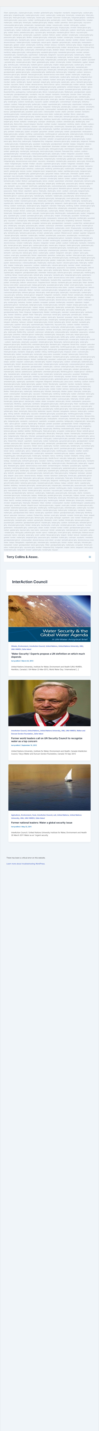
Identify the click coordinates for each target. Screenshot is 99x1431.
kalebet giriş (46, 166)
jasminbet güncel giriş (68, 448)
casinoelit (30, 332)
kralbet (63, 47)
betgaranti (52, 55)
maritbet (77, 324)
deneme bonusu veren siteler (54, 74)
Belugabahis (19, 542)
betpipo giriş (8, 376)
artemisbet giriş (66, 84)
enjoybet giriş (38, 159)
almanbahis (90, 107)
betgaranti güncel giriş (12, 344)
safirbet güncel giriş (11, 330)
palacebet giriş (63, 134)
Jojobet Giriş (54, 347)
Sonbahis (18, 339)
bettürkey (18, 315)
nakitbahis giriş (9, 70)
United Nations (51, 646)
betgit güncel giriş (35, 305)
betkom (38, 166)
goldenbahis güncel (11, 305)
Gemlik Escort (54, 458)
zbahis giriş (75, 77)
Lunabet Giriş (77, 223)
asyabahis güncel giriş (49, 52)
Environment (23, 646)
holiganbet (58, 13)
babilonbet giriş (87, 362)
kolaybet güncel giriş (55, 92)
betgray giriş (21, 37)
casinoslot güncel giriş (39, 188)
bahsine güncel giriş (83, 270)
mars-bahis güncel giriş (33, 193)
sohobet (86, 52)
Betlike (29, 37)
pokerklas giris (9, 166)
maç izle (41, 94)
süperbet (55, 42)
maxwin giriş (40, 18)
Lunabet (23, 216)
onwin (42, 15)
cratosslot (43, 178)
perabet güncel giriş (55, 495)
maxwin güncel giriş (25, 275)
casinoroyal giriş (63, 399)
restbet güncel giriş (11, 144)
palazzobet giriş (14, 240)
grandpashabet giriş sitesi (13, 446)
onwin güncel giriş (20, 28)
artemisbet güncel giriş (43, 50)
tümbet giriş (56, 107)
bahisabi (35, 67)
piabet (58, 35)
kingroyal (62, 245)
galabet (16, 45)
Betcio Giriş (18, 124)
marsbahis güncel (63, 32)
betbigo (6, 461)
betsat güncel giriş (78, 139)
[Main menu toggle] (90, 557)
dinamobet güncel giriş (12, 384)
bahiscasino (28, 119)
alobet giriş (52, 37)
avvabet (46, 240)
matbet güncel (70, 431)
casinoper (41, 122)
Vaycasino (7, 97)
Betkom (52, 35)
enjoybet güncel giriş (17, 169)
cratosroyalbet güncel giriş (13, 25)
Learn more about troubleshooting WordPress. (25, 864)
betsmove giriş (36, 80)
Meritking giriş (60, 213)
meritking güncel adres (20, 468)
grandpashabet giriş (21, 94)
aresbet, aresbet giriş (74, 359)
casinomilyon (84, 248)
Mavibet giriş (53, 384)
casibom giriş (88, 13)
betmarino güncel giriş (12, 74)
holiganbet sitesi (86, 77)
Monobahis (16, 337)
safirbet (12, 136)
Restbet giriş (52, 498)
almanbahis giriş (9, 382)
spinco (73, 82)
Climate (14, 646)
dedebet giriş (80, 122)
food (34, 815)
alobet (22, 45)
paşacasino (68, 176)
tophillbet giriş (42, 359)
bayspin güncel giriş (12, 235)
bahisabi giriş (47, 129)
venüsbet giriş (34, 480)
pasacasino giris (9, 37)
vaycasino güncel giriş (65, 55)
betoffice (76, 176)
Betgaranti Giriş (31, 149)
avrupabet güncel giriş (63, 139)
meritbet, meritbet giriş (23, 500)
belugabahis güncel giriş (49, 404)
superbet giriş (9, 203)
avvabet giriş (8, 94)
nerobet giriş (76, 42)
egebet (85, 62)
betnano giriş (40, 228)
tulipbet (6, 278)
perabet (29, 47)
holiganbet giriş (50, 60)
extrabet (30, 322)
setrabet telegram (73, 87)
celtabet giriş (19, 50)
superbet (83, 233)
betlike (67, 201)
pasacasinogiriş (28, 347)
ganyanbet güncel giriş (67, 441)
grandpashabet (9, 72)
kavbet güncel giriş (47, 213)
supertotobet (8, 28)
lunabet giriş (66, 18)
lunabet (44, 104)
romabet (37, 13)
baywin (59, 263)
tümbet (10, 438)
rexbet (7, 164)
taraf (87, 122)
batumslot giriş (44, 67)
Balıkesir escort (87, 532)
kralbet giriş (31, 18)
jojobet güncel (19, 401)
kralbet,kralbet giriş (11, 218)
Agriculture (15, 815)
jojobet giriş (13, 13)
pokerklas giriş (80, 109)
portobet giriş (55, 20)
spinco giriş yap (38, 478)
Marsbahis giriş (33, 221)
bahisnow (78, 221)
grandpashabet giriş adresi (82, 240)
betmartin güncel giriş (84, 82)
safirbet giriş (8, 411)
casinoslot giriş (38, 134)
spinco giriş (81, 161)
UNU (81, 646)
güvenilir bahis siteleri (11, 483)
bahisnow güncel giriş (18, 300)
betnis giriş (52, 317)
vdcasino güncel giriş (70, 263)
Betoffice (17, 367)
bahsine (70, 57)
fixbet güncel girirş (61, 473)
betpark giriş (45, 82)
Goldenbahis (76, 62)
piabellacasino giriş (27, 32)
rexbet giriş (84, 198)
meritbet (47, 124)
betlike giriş (65, 337)
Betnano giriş (39, 518)
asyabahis (80, 537)
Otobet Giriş (12, 441)
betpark (48, 94)
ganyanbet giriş (65, 42)
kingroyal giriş (64, 28)
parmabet (7, 176)
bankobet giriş (73, 523)
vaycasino (87, 22)
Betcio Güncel (49, 84)
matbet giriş (8, 22)
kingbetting (70, 221)
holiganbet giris (80, 421)
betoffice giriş (25, 248)
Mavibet (40, 124)
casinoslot (50, 426)
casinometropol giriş (59, 186)
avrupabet (34, 131)
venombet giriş (87, 228)
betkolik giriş (8, 124)
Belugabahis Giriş (19, 213)
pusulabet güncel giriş (73, 89)
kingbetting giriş (18, 15)
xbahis (13, 82)
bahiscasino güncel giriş (64, 136)
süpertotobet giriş (27, 453)
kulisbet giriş (87, 104)
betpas (79, 45)
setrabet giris (54, 102)
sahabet (65, 35)
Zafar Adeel (26, 649)
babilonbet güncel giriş (19, 508)
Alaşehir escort (32, 505)
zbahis (63, 112)
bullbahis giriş (32, 300)
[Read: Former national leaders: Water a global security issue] (49, 787)
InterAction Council (37, 646)
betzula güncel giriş (35, 74)
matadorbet (26, 89)
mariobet (89, 40)
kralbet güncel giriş (17, 107)
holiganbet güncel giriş (48, 87)
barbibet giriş (75, 446)
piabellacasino (45, 30)
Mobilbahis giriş (73, 193)
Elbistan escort (66, 233)
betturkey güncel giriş (28, 483)
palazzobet (26, 428)
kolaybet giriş (56, 485)
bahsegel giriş (60, 198)
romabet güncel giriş (81, 37)
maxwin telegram (30, 124)
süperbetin (28, 191)
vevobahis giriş (83, 235)
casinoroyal (50, 226)
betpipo (73, 144)
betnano (66, 389)
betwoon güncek (10, 478)
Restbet (70, 20)
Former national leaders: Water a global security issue (41, 822)
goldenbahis (61, 87)
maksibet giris (83, 178)
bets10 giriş (81, 30)
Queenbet (56, 18)
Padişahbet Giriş (79, 20)
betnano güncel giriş (82, 520)
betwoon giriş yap (28, 292)
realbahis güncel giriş (36, 109)
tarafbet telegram (77, 503)
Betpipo (40, 476)
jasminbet (34, 178)
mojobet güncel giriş (88, 258)
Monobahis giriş (73, 498)
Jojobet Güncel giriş (41, 488)
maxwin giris (47, 230)
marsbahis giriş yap (65, 282)
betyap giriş (60, 334)
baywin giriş (56, 119)
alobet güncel (26, 349)
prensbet (70, 112)
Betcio (73, 32)
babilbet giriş (50, 72)
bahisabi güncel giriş (23, 456)
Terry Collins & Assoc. (22, 557)
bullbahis (23, 122)
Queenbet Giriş (9, 92)
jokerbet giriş (66, 107)
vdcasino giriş (57, 25)
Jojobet (89, 169)
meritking (39, 45)
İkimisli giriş (21, 416)
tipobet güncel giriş (21, 109)
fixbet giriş (7, 67)
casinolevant (79, 156)
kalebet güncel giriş (76, 471)
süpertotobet (76, 104)
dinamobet (56, 146)
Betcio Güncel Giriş (87, 47)
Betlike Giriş (21, 332)
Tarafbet (89, 84)
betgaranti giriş (76, 13)
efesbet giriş (20, 70)
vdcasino (39, 164)
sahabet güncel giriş (18, 80)
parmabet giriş (10, 62)
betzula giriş (51, 32)
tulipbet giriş (30, 70)
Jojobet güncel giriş (25, 13)
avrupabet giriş (39, 47)
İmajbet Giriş (49, 324)
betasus (54, 45)
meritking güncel (51, 134)
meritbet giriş (88, 159)
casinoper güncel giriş (41, 99)
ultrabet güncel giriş (40, 37)
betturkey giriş (13, 65)
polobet (12, 362)
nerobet (66, 25)
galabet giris (17, 230)
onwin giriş (8, 57)
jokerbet (66, 144)
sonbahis (36, 302)
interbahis (19, 139)
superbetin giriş (85, 57)
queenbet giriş (9, 520)
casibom (83, 25)
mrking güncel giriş (33, 52)
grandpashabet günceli (32, 523)
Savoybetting (71, 268)
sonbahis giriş (59, 126)
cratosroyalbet (50, 109)
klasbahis (7, 349)
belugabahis (64, 411)
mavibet (79, 52)
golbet (87, 399)
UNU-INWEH (16, 649)
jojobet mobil (88, 70)
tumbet (67, 178)
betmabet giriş (51, 57)
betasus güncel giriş (31, 139)
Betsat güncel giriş (84, 28)
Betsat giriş (90, 203)
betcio (16, 32)
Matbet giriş (69, 92)
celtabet (15, 97)
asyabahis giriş (67, 230)
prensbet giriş (9, 369)
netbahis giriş (79, 136)
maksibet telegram (23, 359)
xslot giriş (21, 226)
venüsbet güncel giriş (68, 525)
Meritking (37, 146)
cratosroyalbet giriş (86, 35)
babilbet (7, 80)
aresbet (51, 181)
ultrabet (47, 45)
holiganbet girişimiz (78, 18)
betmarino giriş (26, 99)
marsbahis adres (86, 535)
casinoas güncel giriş (25, 196)
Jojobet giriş (26, 404)
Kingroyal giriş (76, 228)
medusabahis (86, 42)
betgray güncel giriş (80, 305)
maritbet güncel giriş (21, 426)
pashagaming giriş (35, 181)
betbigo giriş (69, 421)
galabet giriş (77, 119)
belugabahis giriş (72, 80)
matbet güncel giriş (32, 15)
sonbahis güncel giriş (84, 505)
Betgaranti (48, 382)
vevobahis (33, 94)
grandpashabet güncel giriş (61, 166)
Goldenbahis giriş (25, 144)
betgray (13, 60)
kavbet (6, 87)
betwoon (90, 255)
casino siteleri (50, 40)
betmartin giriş (38, 386)
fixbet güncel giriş (19, 18)
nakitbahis (90, 18)
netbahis (7, 268)
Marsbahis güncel (65, 188)
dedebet (56, 50)
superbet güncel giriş (41, 260)
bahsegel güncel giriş (85, 379)
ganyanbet (43, 131)
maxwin (61, 89)
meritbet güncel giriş (28, 369)
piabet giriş (59, 131)
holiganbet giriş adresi (22, 297)
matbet (30, 20)
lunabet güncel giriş (75, 70)
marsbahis (66, 13)
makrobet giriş (24, 65)
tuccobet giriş (68, 156)
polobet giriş (29, 463)
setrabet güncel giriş (87, 206)
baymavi (81, 208)
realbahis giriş (79, 55)
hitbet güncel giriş (79, 255)
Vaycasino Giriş (60, 324)
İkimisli (34, 255)
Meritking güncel (20, 47)
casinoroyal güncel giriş (12, 292)
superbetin (37, 35)
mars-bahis (35, 530)
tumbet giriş (21, 206)
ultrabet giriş (50, 122)
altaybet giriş (78, 181)
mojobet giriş (46, 523)
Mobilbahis (85, 374)
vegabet (57, 505)
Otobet (34, 446)
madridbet (54, 537)
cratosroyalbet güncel (45, 97)
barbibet (67, 114)
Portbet (32, 164)
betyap (19, 60)
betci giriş (22, 218)
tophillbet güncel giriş (71, 171)
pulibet (58, 243)
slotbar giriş (67, 369)
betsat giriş (8, 18)
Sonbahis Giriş (56, 280)
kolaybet (58, 151)
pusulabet (36, 57)
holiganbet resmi (39, 171)
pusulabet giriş (88, 119)
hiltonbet (34, 287)
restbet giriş (60, 15)
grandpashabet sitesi (20, 513)
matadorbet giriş (9, 55)
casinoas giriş (49, 216)
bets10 (6, 171)
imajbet (56, 65)
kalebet (60, 37)
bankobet (36, 82)
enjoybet (79, 149)
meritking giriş (43, 89)
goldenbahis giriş (47, 13)
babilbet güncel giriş (39, 22)
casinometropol (65, 102)
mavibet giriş (24, 151)
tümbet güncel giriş (75, 250)
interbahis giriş (61, 161)
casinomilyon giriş (87, 446)
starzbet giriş (8, 188)
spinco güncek (41, 208)
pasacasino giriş (72, 183)
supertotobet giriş (54, 104)
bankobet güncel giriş (82, 211)
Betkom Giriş (52, 208)
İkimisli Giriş (75, 344)
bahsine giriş (55, 82)
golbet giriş (8, 15)
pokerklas (64, 22)
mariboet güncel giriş (34, 92)
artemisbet (74, 174)
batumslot (40, 40)
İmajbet (27, 188)
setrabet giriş (28, 25)
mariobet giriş (54, 77)
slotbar (48, 25)
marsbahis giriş (40, 25)
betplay (50, 22)
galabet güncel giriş (23, 72)
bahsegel (57, 518)
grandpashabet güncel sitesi (80, 528)
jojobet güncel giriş (15, 347)
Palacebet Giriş (67, 151)
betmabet (81, 473)
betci (6, 424)
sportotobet (15, 149)
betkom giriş (26, 141)
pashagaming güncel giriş (45, 436)
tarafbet (75, 40)
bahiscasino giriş (10, 357)
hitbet (6, 280)
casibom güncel (78, 129)
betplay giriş (55, 67)
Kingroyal (27, 312)
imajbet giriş (8, 45)
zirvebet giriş (60, 62)
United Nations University (68, 646)
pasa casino (22, 20)
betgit (87, 164)
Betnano (66, 270)
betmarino (55, 30)
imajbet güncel (88, 45)
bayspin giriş (47, 428)
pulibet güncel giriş (83, 337)
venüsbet (42, 461)
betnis (73, 547)
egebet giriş (21, 382)
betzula (33, 40)
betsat (41, 28)
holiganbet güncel (10, 119)
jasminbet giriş (22, 357)
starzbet (69, 40)
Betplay (92, 141)
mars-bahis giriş (85, 80)
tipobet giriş (60, 307)
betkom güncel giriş (18, 208)
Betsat (71, 109)
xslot (28, 80)
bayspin (55, 550)
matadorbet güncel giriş (66, 52)
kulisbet (63, 146)
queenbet (7, 488)
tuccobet (90, 508)
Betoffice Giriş (26, 344)
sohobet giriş (49, 332)
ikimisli (16, 122)
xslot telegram (69, 149)
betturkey (85, 102)
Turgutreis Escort (44, 282)
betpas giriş (84, 193)
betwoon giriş (71, 45)
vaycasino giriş (40, 32)
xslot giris (36, 213)
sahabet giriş (33, 28)
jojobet (84, 60)
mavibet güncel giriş (50, 510)
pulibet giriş (86, 89)
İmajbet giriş (8, 47)
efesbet (82, 40)
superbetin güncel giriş (12, 99)
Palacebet (86, 221)
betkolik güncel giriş (28, 240)
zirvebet (73, 28)
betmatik (24, 74)
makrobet (53, 206)
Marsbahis (19, 193)
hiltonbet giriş (59, 376)
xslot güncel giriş (86, 188)
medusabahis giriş (73, 213)
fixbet (6, 13)
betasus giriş (51, 273)
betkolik (25, 87)
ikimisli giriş (70, 15)
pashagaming (20, 92)
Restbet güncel (86, 518)
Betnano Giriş (89, 416)
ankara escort (32, 282)
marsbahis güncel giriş (28, 201)
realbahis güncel (37, 65)
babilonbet (41, 411)
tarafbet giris (21, 82)
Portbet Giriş (38, 515)
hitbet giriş (89, 15)
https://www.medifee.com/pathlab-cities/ (47, 156)
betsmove (87, 72)
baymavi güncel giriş (28, 396)
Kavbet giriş (8, 401)
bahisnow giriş (61, 72)
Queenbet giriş (70, 126)
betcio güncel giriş (75, 22)
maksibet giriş (39, 196)
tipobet (76, 57)
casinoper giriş (22, 221)
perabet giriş (14, 171)
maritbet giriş (8, 201)
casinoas (57, 367)
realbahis (46, 80)
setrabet (49, 18)
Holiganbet (73, 473)
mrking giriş (74, 25)
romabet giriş (80, 15)
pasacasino (72, 161)
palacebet (7, 337)
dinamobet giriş (9, 193)
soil (54, 815)
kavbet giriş (16, 67)
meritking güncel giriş (42, 20)
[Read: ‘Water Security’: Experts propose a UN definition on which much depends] (49, 618)
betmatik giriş (62, 70)
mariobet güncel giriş (66, 320)
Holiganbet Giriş (48, 547)
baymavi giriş (25, 530)
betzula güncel (29, 295)
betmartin (11, 186)
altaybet (7, 149)
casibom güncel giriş (53, 47)
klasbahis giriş (60, 310)
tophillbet (56, 129)
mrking (6, 206)
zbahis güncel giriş (10, 20)
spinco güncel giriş (82, 50)
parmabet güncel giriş (35, 216)
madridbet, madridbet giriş (22, 57)
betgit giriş (28, 203)
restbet (57, 22)
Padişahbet (16, 327)
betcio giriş (61, 80)
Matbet (61, 211)
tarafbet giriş (60, 183)
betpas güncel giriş (18, 52)
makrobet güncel (28, 334)
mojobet (49, 362)
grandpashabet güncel (56, 238)
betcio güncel (53, 188)
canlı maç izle (17, 253)
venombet (42, 139)
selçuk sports (46, 42)
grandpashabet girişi (11, 154)
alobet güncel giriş (76, 134)
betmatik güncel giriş (71, 117)
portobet (11, 131)
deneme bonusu (9, 42)
